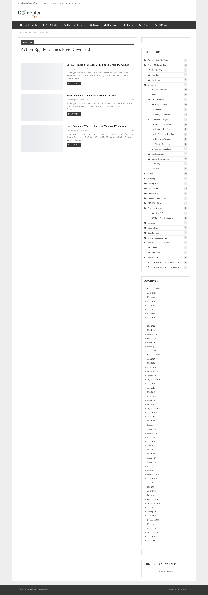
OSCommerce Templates (165, 134)
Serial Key (156, 164)
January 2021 (152, 351)
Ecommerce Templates (161, 119)
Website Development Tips (159, 243)
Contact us (63, 3)
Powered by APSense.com (165, 571)
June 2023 (151, 309)
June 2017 (151, 446)
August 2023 (152, 301)
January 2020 (152, 375)
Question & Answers (156, 208)
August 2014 (152, 479)
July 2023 (151, 305)
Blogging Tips (157, 70)
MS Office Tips (154, 203)
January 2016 (152, 462)
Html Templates (158, 154)
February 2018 (152, 425)
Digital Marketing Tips (157, 65)
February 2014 (152, 495)
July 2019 (151, 388)
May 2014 (151, 487)
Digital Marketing (75, 25)
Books (154, 95)
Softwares (155, 169)
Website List (153, 258)
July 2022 (151, 322)
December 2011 (153, 520)
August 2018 (152, 413)
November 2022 (153, 314)
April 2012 (151, 516)
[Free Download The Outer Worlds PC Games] (42, 107)
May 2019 (151, 392)
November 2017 (153, 437)
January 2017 (152, 458)
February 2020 (152, 371)
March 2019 (152, 400)
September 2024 (153, 289)
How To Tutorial (30, 25)
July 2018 (151, 417)
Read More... (74, 83)
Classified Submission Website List (166, 262)
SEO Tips (155, 75)
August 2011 (152, 536)
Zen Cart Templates (163, 149)
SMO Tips (156, 80)
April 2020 (151, 367)
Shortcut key (153, 228)
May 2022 (151, 326)
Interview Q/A (157, 213)
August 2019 (152, 384)
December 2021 (153, 334)
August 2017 (152, 441)
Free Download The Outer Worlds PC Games (92, 95)
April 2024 (151, 293)
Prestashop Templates (163, 139)
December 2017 (153, 433)
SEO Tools (162, 25)
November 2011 (153, 524)
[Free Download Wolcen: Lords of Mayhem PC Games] (42, 138)
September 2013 (153, 503)
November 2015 (153, 466)
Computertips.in (185, 589)
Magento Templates (163, 124)
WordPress (156, 253)
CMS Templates (158, 100)
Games (96, 25)
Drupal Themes (161, 105)
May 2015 (151, 470)
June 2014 (151, 483)
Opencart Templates (163, 129)
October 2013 (152, 499)
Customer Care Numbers (158, 60)
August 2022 (152, 318)
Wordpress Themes (162, 114)
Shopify (155, 248)
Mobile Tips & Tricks (157, 198)
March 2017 (152, 454)
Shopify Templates (162, 144)
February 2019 (152, 404)
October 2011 (152, 528)
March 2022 (152, 330)
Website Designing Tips (157, 238)
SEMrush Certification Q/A (163, 218)
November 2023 (153, 297)
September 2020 (153, 355)
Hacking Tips (153, 179)
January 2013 (152, 511)
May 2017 (151, 450)
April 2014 (151, 491)
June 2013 (151, 507)
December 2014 (153, 474)
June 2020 (151, 359)
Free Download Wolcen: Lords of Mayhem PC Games (96, 126)
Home (46, 3)
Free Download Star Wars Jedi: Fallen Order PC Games (98, 64)
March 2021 (152, 342)
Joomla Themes (161, 109)
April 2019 (151, 396)
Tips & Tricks (51, 25)
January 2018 (152, 429)
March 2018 (152, 421)
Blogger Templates (159, 90)
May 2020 (151, 363)
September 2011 (153, 532)
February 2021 (152, 347)
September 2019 (153, 379)
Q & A (145, 25)
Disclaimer (53, 3)
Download (111, 25)
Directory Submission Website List (165, 267)
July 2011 (151, 540)
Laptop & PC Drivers (160, 159)
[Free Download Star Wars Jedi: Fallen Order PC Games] (42, 76)
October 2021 (152, 338)
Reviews (130, 25)
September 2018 (153, 408)
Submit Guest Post (75, 3)
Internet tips (153, 193)
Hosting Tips (153, 183)
